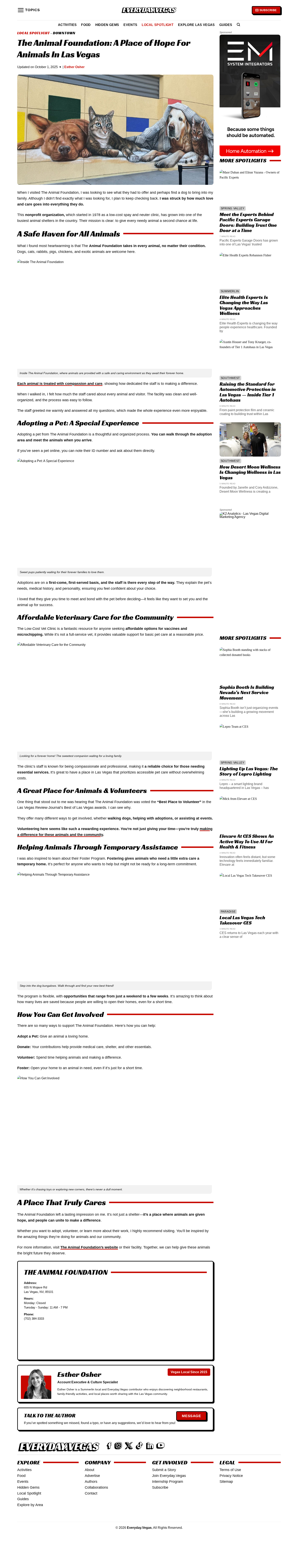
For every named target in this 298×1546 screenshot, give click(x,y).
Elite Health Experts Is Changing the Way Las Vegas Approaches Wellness (243, 305)
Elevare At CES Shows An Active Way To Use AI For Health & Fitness (246, 841)
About (89, 1470)
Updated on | (51, 67)
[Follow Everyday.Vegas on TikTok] (139, 1446)
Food (86, 25)
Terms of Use (230, 1470)
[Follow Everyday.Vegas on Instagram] (118, 1446)
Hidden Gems (107, 25)
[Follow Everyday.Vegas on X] (129, 1446)
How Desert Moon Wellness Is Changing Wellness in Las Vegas (250, 472)
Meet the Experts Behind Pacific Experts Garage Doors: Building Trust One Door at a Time (248, 222)
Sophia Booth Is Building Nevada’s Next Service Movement (246, 693)
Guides (225, 25)
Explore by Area (30, 1505)
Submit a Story (164, 1470)
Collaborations (96, 1487)
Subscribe (160, 1487)
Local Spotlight (158, 25)
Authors (91, 1482)
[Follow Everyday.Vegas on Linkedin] (150, 1446)
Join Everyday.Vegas (169, 1476)
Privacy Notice (231, 1476)
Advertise (92, 1476)
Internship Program (167, 1482)
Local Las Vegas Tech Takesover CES (242, 920)
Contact (91, 1493)
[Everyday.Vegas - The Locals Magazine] (149, 10)
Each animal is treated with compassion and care (59, 384)
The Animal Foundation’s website (89, 1247)
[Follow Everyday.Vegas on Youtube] (160, 1446)
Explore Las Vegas (196, 25)
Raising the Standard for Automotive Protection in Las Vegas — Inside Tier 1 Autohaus (247, 392)
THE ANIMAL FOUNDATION (66, 1272)
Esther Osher (74, 67)
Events (130, 25)
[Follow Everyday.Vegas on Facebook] (109, 1446)
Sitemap (226, 1482)
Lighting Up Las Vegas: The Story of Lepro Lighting (248, 771)
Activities (67, 25)
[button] (28, 10)
